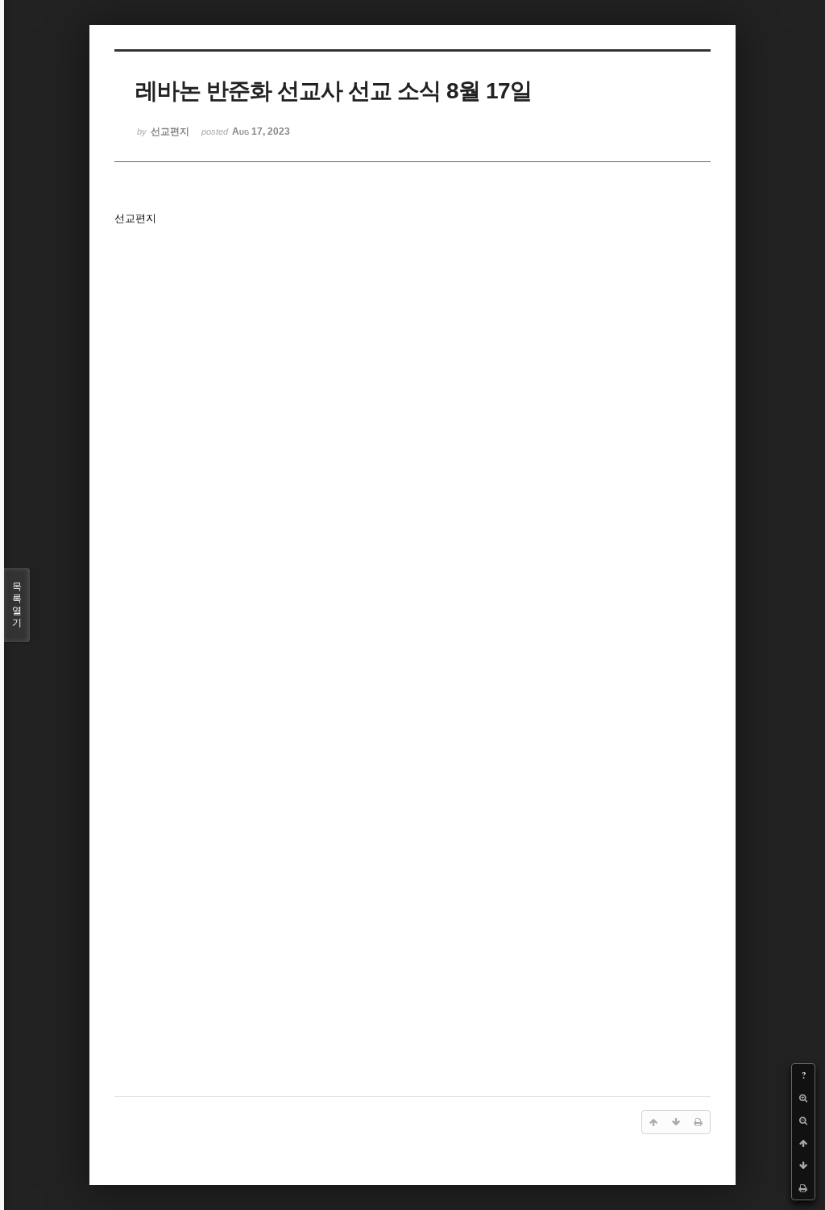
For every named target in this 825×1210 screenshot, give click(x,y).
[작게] (803, 1120)
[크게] (803, 1098)
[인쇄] (803, 1188)
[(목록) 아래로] (803, 1165)
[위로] (803, 1143)
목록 (17, 604)
